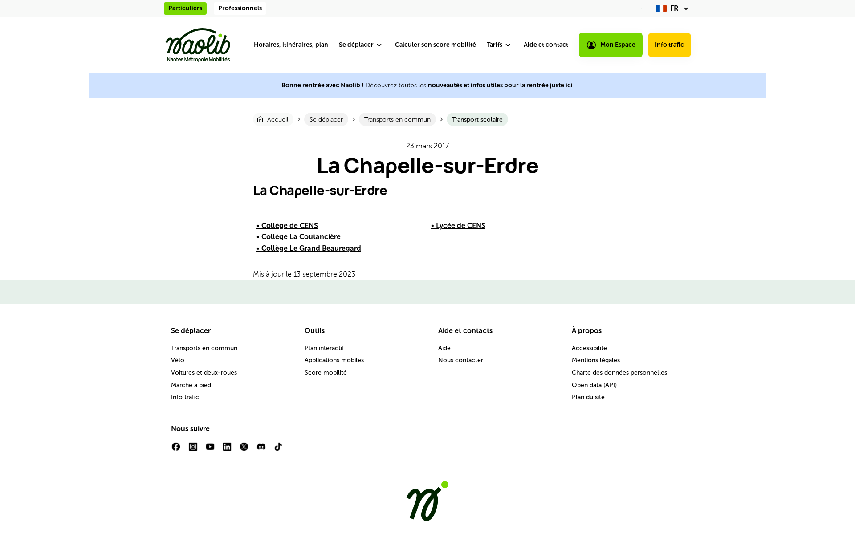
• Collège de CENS (287, 225)
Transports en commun (204, 348)
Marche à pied (191, 385)
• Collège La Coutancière (298, 236)
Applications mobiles (334, 360)
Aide (444, 348)
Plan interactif (324, 348)
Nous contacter (460, 360)
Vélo (177, 360)
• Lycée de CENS (458, 225)
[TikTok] (278, 450)
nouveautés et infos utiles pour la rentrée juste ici (500, 85)
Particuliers (185, 8)
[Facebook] (176, 450)
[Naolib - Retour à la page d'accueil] (198, 45)
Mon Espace (617, 45)
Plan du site (588, 397)
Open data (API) (594, 385)
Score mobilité (326, 372)
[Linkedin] (227, 450)
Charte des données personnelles (619, 372)
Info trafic (669, 45)
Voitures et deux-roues (204, 372)
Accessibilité (589, 348)
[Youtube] (210, 450)
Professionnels (240, 8)
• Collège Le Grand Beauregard (308, 248)
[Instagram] (193, 450)
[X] (244, 450)
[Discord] (261, 450)
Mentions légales (596, 360)
